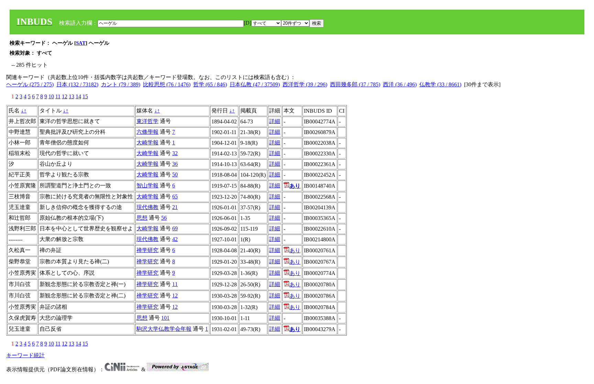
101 (165, 318)
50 (175, 174)
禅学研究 (147, 250)
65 (175, 196)
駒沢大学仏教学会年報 (163, 329)
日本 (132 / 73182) (77, 84)
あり (294, 250)
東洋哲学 (147, 121)
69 (175, 228)
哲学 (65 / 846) (210, 84)
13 (71, 96)
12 (64, 96)
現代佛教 (147, 207)
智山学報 (147, 185)
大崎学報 (147, 142)
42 (175, 239)
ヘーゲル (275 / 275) (30, 84)
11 (57, 96)
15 (85, 96)
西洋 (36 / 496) (400, 84)
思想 (141, 218)
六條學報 (147, 132)
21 (175, 207)
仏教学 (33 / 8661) (440, 84)
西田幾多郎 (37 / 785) (355, 84)
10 (51, 96)
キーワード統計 (25, 355)
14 (78, 96)
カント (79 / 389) (120, 84)
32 (175, 153)
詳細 (274, 121)
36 (175, 164)
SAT (81, 43)
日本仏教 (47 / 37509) (255, 84)
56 (164, 218)
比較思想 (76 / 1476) (166, 84)
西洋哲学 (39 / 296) (305, 84)
